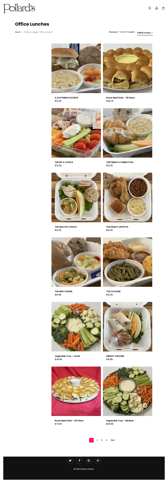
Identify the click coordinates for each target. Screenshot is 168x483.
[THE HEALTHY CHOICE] (76, 197)
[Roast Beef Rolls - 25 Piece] (127, 68)
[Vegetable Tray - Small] (76, 326)
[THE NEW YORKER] (76, 262)
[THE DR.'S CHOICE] (76, 133)
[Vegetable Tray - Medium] (127, 391)
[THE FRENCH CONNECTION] (127, 133)
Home (17, 32)
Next (113, 440)
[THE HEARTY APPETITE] (127, 197)
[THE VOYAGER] (127, 262)
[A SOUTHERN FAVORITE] (76, 68)
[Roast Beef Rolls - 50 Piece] (76, 391)
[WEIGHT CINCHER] (127, 326)
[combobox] (145, 32)
